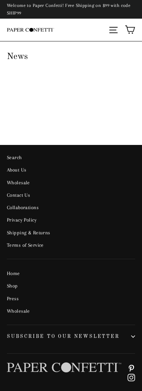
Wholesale (18, 182)
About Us (16, 170)
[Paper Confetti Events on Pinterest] (131, 367)
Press (13, 298)
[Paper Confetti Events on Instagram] (131, 377)
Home (13, 273)
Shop (12, 286)
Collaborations (23, 207)
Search (14, 157)
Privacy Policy (22, 220)
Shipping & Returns (28, 232)
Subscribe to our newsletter (63, 336)
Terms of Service (25, 245)
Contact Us (18, 195)
